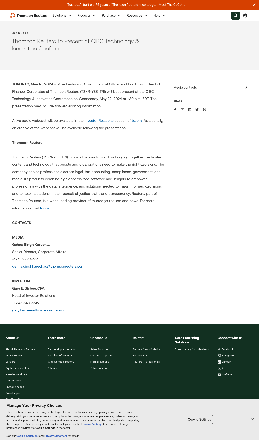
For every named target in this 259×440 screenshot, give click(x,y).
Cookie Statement (27, 435)
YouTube (227, 374)
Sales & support (100, 349)
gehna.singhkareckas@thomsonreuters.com (48, 266)
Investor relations (16, 374)
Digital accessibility (17, 368)
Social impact (14, 393)
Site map (53, 368)
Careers (10, 362)
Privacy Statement (56, 435)
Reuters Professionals (146, 362)
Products (84, 15)
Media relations (99, 362)
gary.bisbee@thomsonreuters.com (40, 310)
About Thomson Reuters (20, 349)
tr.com (137, 120)
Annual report (14, 355)
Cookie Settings (92, 424)
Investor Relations (99, 120)
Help (157, 15)
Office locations (100, 368)
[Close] (252, 419)
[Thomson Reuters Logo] (29, 15)
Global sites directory (61, 362)
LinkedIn (226, 362)
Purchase (109, 15)
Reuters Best (141, 355)
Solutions (59, 15)
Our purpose (13, 380)
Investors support (101, 355)
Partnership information (62, 349)
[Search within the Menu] (235, 16)
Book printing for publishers (192, 349)
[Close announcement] (254, 4)
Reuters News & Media (146, 349)
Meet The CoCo (170, 5)
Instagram (228, 355)
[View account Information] (245, 16)
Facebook (228, 349)
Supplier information (60, 355)
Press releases (15, 387)
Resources (134, 15)
